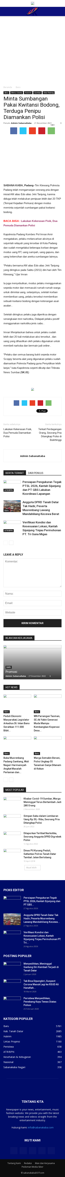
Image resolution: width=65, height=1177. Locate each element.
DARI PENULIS (35, 473)
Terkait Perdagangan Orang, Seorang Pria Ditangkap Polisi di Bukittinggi (50, 435)
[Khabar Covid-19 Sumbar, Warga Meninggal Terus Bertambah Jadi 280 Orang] (12, 803)
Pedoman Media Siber (32, 1166)
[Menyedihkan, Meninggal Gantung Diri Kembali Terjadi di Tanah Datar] (12, 968)
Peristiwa (8, 1046)
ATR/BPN (9, 490)
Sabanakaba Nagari (14, 1067)
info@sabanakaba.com (41, 1127)
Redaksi (28, 1163)
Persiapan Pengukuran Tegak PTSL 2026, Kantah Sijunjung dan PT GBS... (42, 901)
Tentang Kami (14, 1163)
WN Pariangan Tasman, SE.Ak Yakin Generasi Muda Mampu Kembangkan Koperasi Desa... (47, 723)
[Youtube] (51, 1150)
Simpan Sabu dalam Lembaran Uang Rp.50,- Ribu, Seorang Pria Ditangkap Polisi (42, 819)
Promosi (11, 672)
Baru (18, 87)
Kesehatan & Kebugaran (17, 1057)
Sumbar (37, 92)
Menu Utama (16, 92)
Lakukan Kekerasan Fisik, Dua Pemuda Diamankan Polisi (17, 433)
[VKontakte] (41, 1150)
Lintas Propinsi (11, 1041)
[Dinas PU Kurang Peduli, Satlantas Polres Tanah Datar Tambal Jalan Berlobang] (12, 855)
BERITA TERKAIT (15, 473)
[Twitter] (23, 1150)
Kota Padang (49, 92)
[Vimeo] (32, 1150)
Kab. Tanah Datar (13, 1031)
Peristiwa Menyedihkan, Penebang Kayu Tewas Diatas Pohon (40, 1001)
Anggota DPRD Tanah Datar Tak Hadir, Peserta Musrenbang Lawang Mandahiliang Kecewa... (42, 918)
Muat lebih (31, 867)
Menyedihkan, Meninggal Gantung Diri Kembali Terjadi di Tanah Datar (41, 967)
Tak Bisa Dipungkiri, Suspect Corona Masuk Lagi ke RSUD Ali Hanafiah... (41, 984)
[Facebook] (13, 1150)
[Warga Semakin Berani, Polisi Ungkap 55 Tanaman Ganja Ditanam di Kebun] (48, 745)
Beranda (7, 87)
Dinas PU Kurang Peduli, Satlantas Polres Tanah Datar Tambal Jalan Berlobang (40, 854)
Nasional (8, 1062)
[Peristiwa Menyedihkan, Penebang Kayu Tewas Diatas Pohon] (12, 1003)
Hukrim (28, 92)
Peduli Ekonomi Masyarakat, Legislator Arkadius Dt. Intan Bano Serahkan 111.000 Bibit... (16, 723)
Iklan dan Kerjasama (45, 1163)
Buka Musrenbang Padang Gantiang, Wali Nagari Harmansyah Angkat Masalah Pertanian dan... (16, 765)
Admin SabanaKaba (21, 123)
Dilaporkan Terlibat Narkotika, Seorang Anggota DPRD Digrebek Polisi (42, 836)
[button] (60, 11)
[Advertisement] (32, 50)
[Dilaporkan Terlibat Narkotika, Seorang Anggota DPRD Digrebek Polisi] (12, 838)
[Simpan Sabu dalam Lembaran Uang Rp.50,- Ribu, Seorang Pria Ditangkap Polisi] (12, 820)
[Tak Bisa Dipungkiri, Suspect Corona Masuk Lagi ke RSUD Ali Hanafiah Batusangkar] (12, 985)
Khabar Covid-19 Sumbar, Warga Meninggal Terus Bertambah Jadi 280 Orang (42, 802)
